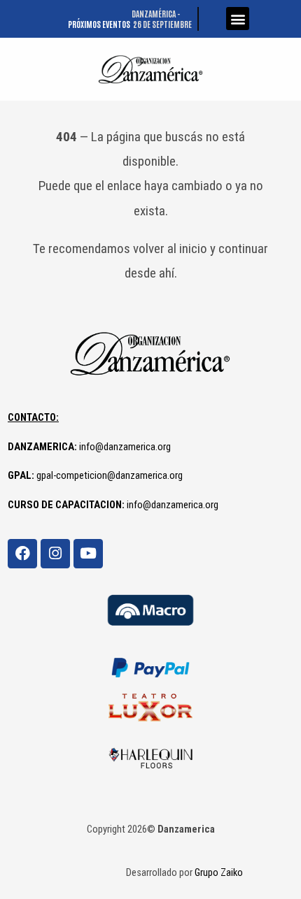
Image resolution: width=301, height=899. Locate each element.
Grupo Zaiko (219, 872)
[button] (237, 18)
